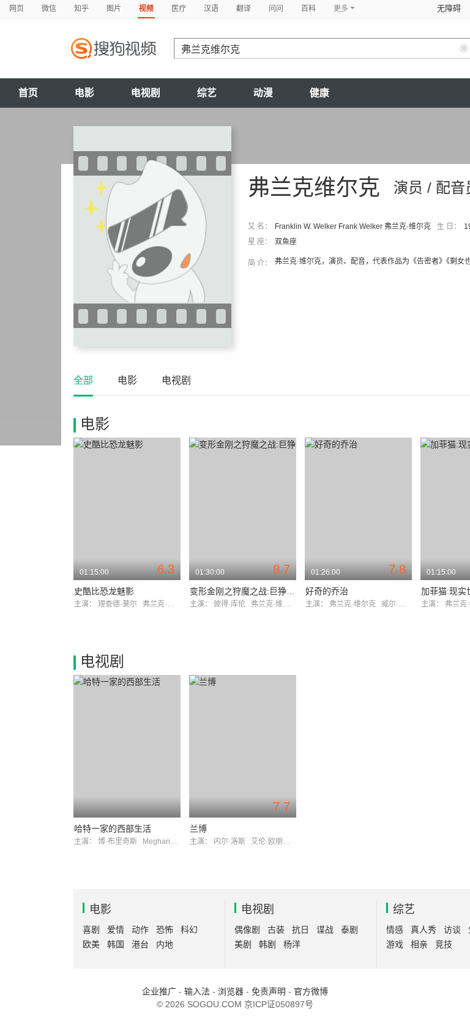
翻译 (243, 8)
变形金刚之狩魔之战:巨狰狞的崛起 (255, 591)
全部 (83, 380)
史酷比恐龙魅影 (104, 591)
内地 (164, 944)
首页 (28, 93)
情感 (394, 929)
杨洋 (291, 944)
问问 (276, 8)
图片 (113, 8)
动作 (140, 929)
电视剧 (145, 93)
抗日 (300, 929)
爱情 (115, 929)
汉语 (211, 8)
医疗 (178, 8)
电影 (84, 93)
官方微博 (311, 991)
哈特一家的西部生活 (112, 828)
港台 (140, 944)
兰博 (198, 828)
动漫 (263, 93)
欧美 (91, 944)
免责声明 (269, 991)
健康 (319, 93)
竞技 (443, 944)
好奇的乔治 (326, 591)
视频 (146, 8)
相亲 (419, 944)
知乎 (81, 8)
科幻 (189, 929)
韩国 (115, 944)
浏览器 (231, 991)
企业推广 (159, 991)
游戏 (394, 944)
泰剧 (349, 929)
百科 (308, 8)
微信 (49, 8)
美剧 (243, 944)
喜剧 (91, 929)
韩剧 (267, 944)
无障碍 (449, 8)
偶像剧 (247, 929)
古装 (276, 929)
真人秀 (423, 929)
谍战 (325, 929)
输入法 (197, 991)
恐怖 (164, 929)
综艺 (207, 93)
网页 (16, 8)
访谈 (452, 929)
